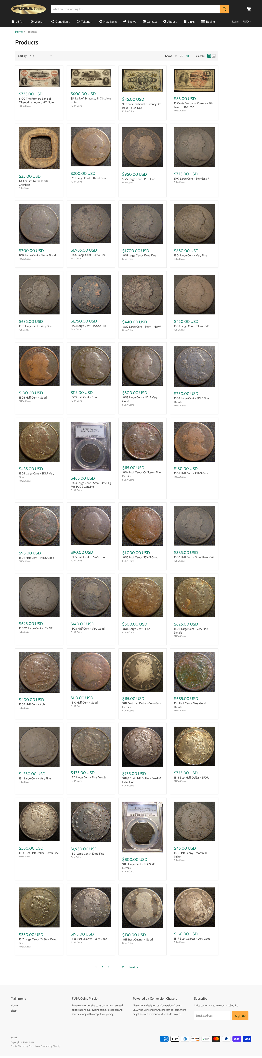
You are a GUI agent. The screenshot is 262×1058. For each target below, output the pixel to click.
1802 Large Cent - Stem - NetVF (141, 326)
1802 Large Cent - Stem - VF (191, 326)
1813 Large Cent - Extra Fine (87, 853)
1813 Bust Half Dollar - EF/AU (191, 777)
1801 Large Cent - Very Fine (190, 255)
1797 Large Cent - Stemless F (191, 178)
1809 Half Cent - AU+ (32, 704)
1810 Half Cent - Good (84, 702)
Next (132, 967)
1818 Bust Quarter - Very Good (89, 939)
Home (19, 31)
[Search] (224, 9)
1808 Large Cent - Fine (136, 629)
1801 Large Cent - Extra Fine (139, 255)
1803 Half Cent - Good (33, 397)
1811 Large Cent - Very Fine (35, 778)
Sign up (240, 1015)
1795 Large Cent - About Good (89, 178)
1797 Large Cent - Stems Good (37, 255)
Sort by (22, 55)
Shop (14, 1010)
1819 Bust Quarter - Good (137, 939)
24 (176, 55)
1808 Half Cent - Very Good (88, 628)
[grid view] (209, 56)
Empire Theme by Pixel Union (25, 1046)
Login (235, 21)
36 (181, 55)
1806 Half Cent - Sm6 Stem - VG (194, 557)
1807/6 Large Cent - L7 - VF (35, 628)
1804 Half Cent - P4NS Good (191, 473)
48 (187, 55)
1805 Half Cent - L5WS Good (88, 557)
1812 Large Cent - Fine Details (88, 777)
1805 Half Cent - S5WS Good (140, 557)
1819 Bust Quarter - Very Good (192, 938)
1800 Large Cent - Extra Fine (88, 255)
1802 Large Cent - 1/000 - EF (88, 325)
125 (123, 967)
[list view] (213, 56)
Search (14, 1037)
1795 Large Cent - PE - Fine (138, 179)
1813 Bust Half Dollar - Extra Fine (39, 853)
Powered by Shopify (51, 1046)
